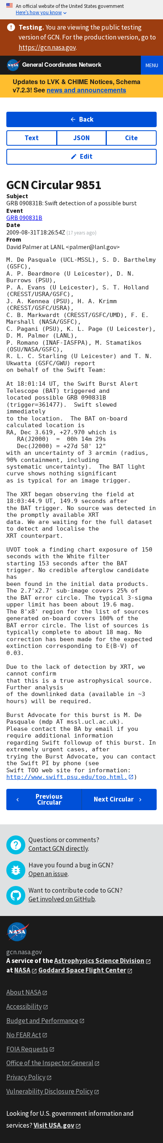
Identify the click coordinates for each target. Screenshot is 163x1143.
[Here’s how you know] (81, 9)
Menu (152, 65)
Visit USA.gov (54, 1125)
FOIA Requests (27, 1049)
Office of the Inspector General (49, 1063)
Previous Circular (49, 799)
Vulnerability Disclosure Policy (49, 1091)
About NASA (23, 992)
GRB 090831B (24, 217)
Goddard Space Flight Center (82, 970)
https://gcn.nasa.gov (47, 47)
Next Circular (114, 799)
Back (86, 119)
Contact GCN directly (58, 848)
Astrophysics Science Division (99, 960)
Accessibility (24, 1006)
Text (32, 137)
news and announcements (86, 89)
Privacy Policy (25, 1077)
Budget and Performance (42, 1020)
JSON (81, 137)
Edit (86, 156)
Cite (131, 137)
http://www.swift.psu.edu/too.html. (66, 777)
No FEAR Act (23, 1034)
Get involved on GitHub (61, 899)
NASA (22, 970)
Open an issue (48, 873)
